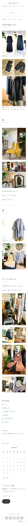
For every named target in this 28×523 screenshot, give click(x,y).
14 (20, 462)
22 (24, 466)
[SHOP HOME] (6, 518)
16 (3, 466)
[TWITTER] (18, 518)
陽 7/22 (4, 404)
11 (10, 462)
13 (17, 462)
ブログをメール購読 (8, 486)
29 (24, 469)
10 (7, 462)
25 (10, 469)
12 (14, 462)
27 (17, 469)
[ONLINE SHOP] (10, 518)
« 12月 (3, 478)
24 (7, 469)
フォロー (6, 501)
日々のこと (14, 3)
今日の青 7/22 (6, 408)
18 (10, 466)
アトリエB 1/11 (9, 279)
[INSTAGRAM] (14, 518)
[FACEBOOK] (21, 518)
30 (3, 473)
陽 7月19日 (5, 422)
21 (20, 466)
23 (3, 469)
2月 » (7, 478)
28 (20, 469)
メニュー (15, 12)
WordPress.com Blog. (14, 514)
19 (14, 466)
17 (7, 466)
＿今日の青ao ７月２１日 (8, 411)
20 (17, 466)
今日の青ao (5, 415)
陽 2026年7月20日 (7, 418)
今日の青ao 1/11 (9, 24)
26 (14, 469)
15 (24, 462)
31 (7, 473)
